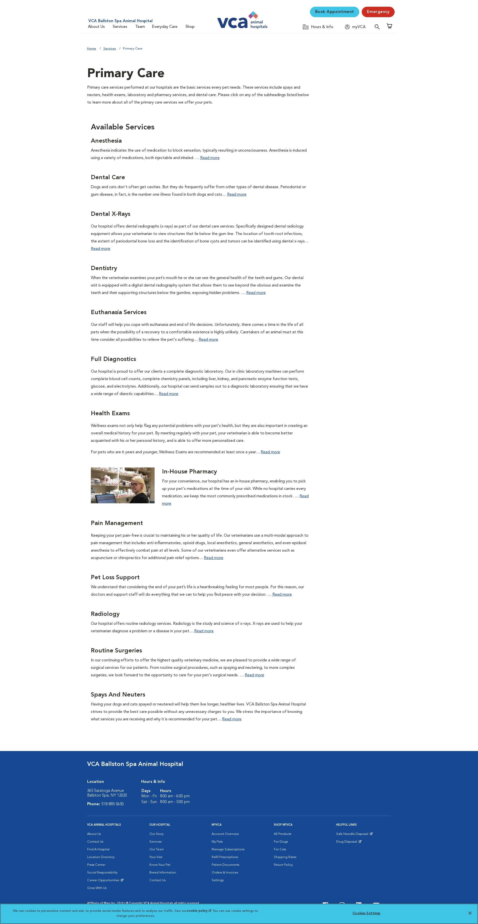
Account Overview (225, 834)
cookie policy (199, 911)
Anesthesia (106, 141)
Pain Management (117, 523)
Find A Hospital (98, 849)
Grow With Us (97, 888)
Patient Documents (225, 864)
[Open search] (378, 27)
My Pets (217, 841)
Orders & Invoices (225, 872)
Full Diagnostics (113, 359)
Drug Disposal (348, 843)
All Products (282, 834)
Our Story (156, 834)
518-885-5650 (112, 804)
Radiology (105, 614)
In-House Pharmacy (189, 472)
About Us (96, 27)
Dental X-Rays (110, 214)
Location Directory (101, 857)
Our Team (156, 849)
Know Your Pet (159, 864)
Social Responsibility (102, 872)
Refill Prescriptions (225, 857)
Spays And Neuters (118, 695)
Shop (190, 27)
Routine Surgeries (116, 651)
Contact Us (95, 841)
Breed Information (162, 872)
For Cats (280, 849)
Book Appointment (334, 12)
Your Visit (155, 857)
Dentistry (104, 269)
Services (120, 27)
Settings (218, 880)
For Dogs (281, 841)
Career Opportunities (104, 881)
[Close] (470, 913)
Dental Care (108, 178)
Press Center (96, 864)
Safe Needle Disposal (353, 835)
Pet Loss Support (115, 578)
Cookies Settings (366, 913)
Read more (210, 158)
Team (140, 27)
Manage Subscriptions (228, 849)
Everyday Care (165, 27)
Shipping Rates (285, 857)
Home (91, 48)
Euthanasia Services (118, 313)
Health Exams (110, 414)
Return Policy (283, 864)
